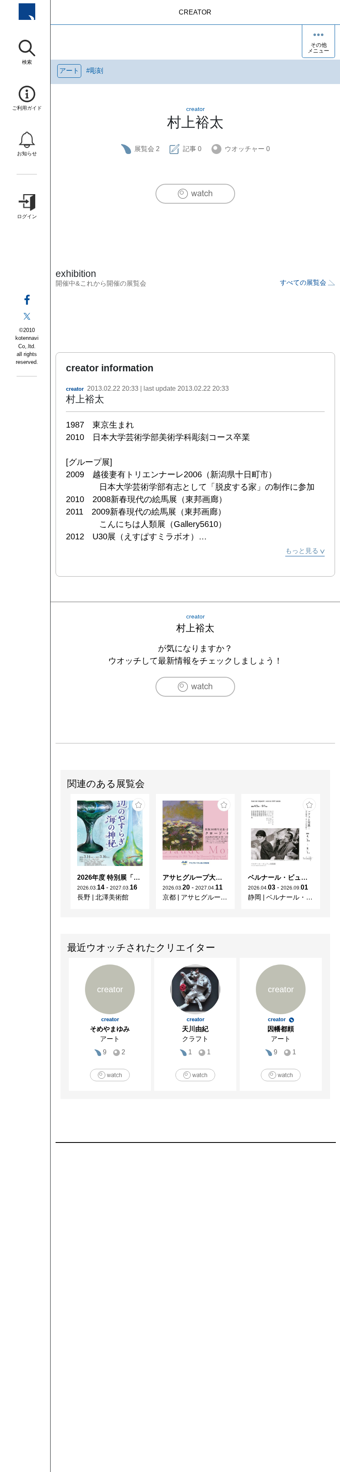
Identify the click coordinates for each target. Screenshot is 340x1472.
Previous (61, 855)
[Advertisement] (195, 1237)
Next (329, 855)
